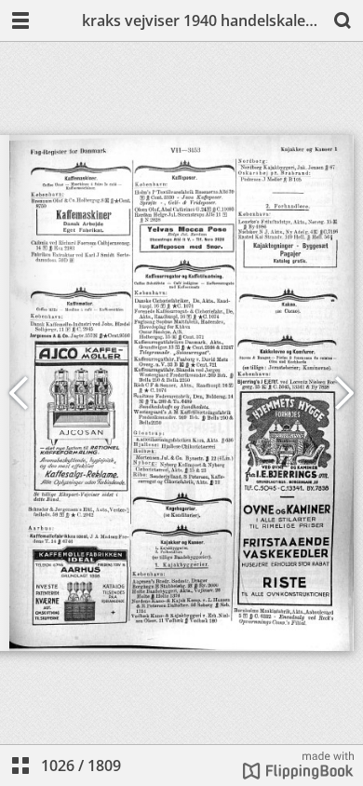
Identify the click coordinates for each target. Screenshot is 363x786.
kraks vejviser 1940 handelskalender (202, 20)
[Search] (342, 20)
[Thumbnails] (20, 765)
